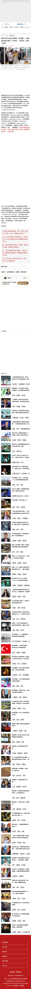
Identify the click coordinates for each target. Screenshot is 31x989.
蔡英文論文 (24, 272)
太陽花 (22, 719)
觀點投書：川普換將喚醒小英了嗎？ (20, 780)
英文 (18, 619)
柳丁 (19, 820)
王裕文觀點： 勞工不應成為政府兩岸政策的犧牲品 (20, 680)
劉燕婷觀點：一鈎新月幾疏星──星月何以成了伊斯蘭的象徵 (20, 646)
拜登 (13, 406)
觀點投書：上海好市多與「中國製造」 (20, 803)
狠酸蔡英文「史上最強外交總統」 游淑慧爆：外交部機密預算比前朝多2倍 (21, 389)
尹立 (22, 462)
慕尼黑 (18, 764)
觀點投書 (20, 753)
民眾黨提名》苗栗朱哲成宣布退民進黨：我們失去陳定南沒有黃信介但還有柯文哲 (20, 412)
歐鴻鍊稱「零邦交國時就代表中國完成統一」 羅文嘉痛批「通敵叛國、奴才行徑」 (20, 859)
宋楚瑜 (19, 563)
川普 (25, 731)
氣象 (22, 485)
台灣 (18, 719)
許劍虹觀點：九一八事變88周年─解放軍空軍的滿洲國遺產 (20, 635)
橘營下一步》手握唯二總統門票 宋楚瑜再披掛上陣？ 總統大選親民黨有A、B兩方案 (20, 568)
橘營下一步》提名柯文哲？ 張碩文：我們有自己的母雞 (20, 557)
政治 (14, 35)
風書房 (14, 820)
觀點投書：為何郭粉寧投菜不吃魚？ (20, 747)
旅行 (18, 552)
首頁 (2, 35)
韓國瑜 (24, 440)
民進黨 (18, 395)
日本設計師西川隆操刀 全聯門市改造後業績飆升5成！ (20, 602)
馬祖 (24, 921)
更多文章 (10, 131)
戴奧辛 (19, 708)
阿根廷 (14, 663)
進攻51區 (19, 451)
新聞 (6, 27)
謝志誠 (23, 820)
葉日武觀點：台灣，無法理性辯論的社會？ (20, 713)
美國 (19, 831)
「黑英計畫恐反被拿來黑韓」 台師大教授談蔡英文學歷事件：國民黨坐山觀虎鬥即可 (16, 253)
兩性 (18, 630)
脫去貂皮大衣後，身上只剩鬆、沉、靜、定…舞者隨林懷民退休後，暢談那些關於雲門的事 (20, 579)
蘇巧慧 (24, 541)
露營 (22, 552)
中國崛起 (25, 518)
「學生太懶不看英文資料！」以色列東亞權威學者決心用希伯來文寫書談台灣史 (20, 512)
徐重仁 (14, 608)
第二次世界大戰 (16, 641)
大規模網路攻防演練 (26, 429)
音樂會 (14, 898)
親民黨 (14, 563)
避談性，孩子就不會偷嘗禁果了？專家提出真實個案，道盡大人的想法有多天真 (20, 624)
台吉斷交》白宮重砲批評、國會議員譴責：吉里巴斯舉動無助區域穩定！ (20, 870)
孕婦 (22, 529)
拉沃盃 (26, 496)
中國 (13, 719)
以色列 (14, 518)
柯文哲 (28, 384)
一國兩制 (14, 697)
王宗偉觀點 (26, 675)
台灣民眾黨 (22, 384)
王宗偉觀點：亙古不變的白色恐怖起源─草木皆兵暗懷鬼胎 (20, 669)
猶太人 (19, 518)
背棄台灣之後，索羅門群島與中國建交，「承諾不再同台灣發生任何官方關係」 (21, 848)
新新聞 (20, 731)
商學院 (14, 910)
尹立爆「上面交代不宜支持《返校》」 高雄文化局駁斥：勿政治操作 (20, 456)
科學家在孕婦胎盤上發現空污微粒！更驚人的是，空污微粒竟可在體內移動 (20, 523)
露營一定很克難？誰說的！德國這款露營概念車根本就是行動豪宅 (20, 546)
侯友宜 (22, 887)
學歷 (24, 596)
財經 (16, 27)
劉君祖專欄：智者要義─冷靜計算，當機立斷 (20, 769)
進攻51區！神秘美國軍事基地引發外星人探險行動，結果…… (20, 445)
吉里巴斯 (14, 876)
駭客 (13, 429)
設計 (18, 887)
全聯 (19, 608)
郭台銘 (14, 440)
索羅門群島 (15, 854)
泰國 (13, 887)
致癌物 (14, 708)
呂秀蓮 (14, 932)
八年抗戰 (24, 641)
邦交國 (23, 865)
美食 (18, 507)
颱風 (13, 485)
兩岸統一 (25, 697)
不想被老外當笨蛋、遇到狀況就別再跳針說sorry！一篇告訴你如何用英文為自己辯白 (21, 613)
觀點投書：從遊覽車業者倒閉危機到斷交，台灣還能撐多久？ (20, 792)
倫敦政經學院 (10, 272)
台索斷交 (22, 854)
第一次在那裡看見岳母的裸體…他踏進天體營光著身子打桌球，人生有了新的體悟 (20, 758)
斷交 (13, 395)
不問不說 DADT (16, 473)
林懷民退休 (27, 585)
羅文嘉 (18, 865)
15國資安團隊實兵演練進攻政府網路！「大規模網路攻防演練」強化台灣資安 (20, 423)
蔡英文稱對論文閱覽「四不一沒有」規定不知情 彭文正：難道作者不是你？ (15, 129)
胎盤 (13, 529)
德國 (13, 764)
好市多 (24, 809)
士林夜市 (23, 507)
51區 (13, 451)
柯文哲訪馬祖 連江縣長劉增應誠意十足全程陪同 (20, 915)
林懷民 (14, 585)
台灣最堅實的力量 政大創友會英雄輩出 (20, 903)
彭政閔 (19, 842)
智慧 (24, 775)
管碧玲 (14, 596)
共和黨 (23, 406)
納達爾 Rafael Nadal (17, 496)
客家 (19, 898)
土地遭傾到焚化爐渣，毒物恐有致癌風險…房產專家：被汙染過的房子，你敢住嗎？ (20, 702)
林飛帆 (19, 541)
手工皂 (23, 898)
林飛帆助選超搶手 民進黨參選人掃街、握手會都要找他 (20, 534)
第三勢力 (14, 384)
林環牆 (17, 272)
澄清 (13, 619)
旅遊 (22, 686)
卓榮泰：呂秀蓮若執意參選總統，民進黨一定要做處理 (20, 926)
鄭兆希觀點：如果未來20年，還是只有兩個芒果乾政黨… (20, 691)
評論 (11, 27)
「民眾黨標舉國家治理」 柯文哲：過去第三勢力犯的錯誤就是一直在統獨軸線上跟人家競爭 (20, 378)
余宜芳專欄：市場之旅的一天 (19, 500)
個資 (23, 742)
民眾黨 (27, 418)
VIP (2, 27)
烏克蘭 (18, 406)
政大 (19, 910)
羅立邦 (11, 45)
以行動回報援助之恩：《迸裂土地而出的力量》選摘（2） (21, 814)
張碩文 (24, 574)
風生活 (22, 27)
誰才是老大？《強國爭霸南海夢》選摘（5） (20, 825)
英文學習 (23, 619)
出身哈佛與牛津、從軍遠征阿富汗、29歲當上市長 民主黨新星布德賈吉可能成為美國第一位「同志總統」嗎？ (20, 467)
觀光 (18, 686)
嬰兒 (18, 529)
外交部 (23, 395)
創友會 (23, 910)
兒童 (13, 630)
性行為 (22, 630)
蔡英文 (3, 272)
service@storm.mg (19, 981)
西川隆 (23, 608)
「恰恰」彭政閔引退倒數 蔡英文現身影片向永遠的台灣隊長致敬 (20, 836)
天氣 (18, 485)
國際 (11, 35)
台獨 (20, 697)
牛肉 (19, 663)
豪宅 (13, 552)
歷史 (13, 652)
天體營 (23, 764)
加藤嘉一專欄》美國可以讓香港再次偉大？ (20, 725)
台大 (20, 675)
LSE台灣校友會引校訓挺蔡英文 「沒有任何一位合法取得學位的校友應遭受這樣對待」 (16, 239)
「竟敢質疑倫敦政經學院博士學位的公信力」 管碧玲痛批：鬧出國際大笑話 (21, 591)
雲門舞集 (20, 585)
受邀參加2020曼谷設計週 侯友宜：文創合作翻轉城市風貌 (20, 881)
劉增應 (14, 921)
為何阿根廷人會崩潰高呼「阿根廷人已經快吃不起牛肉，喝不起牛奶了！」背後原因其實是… (20, 658)
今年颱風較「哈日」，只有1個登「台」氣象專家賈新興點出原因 (20, 479)
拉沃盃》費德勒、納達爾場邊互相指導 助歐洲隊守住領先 (20, 490)
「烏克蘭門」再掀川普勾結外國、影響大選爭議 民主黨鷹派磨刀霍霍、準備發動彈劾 (20, 400)
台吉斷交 (28, 854)
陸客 (13, 507)
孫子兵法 (19, 775)
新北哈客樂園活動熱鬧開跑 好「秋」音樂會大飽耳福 (20, 892)
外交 (13, 786)
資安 (18, 429)
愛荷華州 (24, 473)
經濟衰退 (24, 663)
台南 (24, 708)
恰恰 (24, 842)
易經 (13, 775)
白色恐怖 (14, 675)
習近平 (14, 831)
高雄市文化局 (15, 462)
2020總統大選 (26, 932)
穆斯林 (18, 652)
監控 (13, 742)
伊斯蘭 (23, 652)
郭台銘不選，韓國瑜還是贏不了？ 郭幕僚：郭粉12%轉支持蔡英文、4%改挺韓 (21, 434)
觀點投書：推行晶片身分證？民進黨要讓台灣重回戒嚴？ (20, 736)
